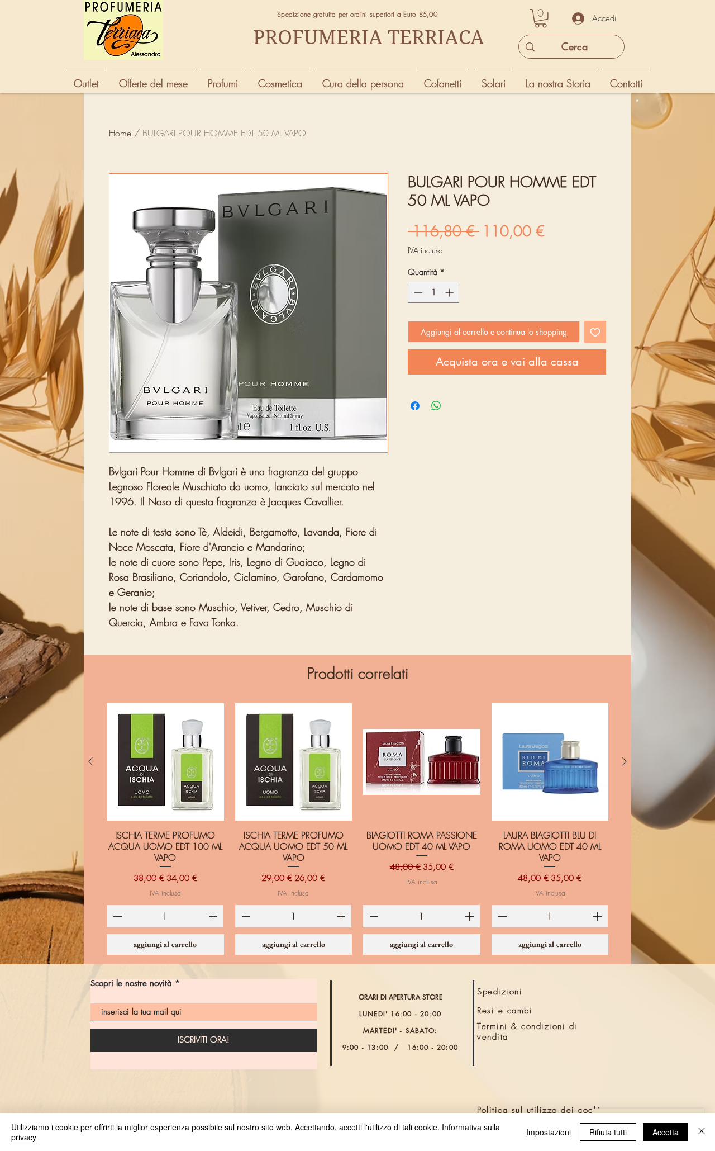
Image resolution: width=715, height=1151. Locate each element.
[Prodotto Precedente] (90, 761)
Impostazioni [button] (548, 1132)
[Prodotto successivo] (624, 761)
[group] (357, 829)
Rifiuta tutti (608, 1132)
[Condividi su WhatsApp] (436, 406)
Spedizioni (499, 991)
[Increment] (450, 292)
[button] (541, 18)
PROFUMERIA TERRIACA (368, 37)
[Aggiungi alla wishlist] (595, 332)
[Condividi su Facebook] (415, 406)
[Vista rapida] (165, 762)
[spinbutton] (434, 292)
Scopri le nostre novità (131, 983)
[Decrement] (417, 292)
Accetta (665, 1132)
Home (120, 133)
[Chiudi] (701, 1132)
